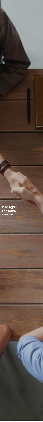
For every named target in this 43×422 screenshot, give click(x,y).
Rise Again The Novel (6, 1)
